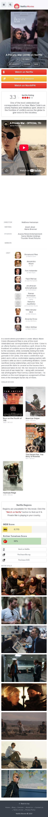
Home (7, 807)
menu (3, 4)
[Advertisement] (24, 200)
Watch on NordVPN (25, 85)
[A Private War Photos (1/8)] (24, 581)
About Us (29, 807)
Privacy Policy (30, 810)
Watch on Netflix (24, 72)
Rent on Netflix (24, 549)
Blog (13, 807)
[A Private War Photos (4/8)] (24, 668)
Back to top (25, 804)
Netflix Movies (21, 814)
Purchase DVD (24, 560)
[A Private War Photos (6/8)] (24, 726)
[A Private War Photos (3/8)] (24, 639)
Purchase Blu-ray (24, 555)
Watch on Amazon (24, 79)
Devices (20, 807)
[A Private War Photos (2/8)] (24, 610)
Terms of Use (18, 810)
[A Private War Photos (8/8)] (24, 784)
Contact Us (39, 807)
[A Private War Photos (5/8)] (24, 697)
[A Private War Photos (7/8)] (24, 755)
